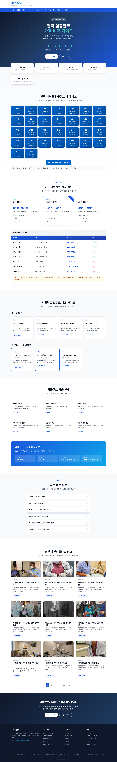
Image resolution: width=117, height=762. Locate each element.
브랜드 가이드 (65, 56)
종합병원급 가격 (91, 733)
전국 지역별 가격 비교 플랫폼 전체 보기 (58, 162)
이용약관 (67, 738)
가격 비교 (30, 10)
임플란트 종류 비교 (47, 738)
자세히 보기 (17, 595)
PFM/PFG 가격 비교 (92, 738)
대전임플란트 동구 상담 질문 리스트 (56, 663)
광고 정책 (67, 744)
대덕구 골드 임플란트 (92, 736)
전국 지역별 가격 (49, 10)
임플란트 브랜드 (21, 10)
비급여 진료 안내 (91, 744)
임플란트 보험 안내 (47, 744)
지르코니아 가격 (91, 741)
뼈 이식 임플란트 (47, 741)
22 (64, 685)
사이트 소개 (67, 10)
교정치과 (59, 10)
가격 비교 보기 (51, 56)
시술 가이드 (39, 10)
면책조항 (67, 741)
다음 (69, 685)
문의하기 (67, 747)
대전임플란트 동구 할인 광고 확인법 (88, 663)
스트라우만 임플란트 (47, 736)
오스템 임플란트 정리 (48, 733)
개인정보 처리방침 (69, 736)
